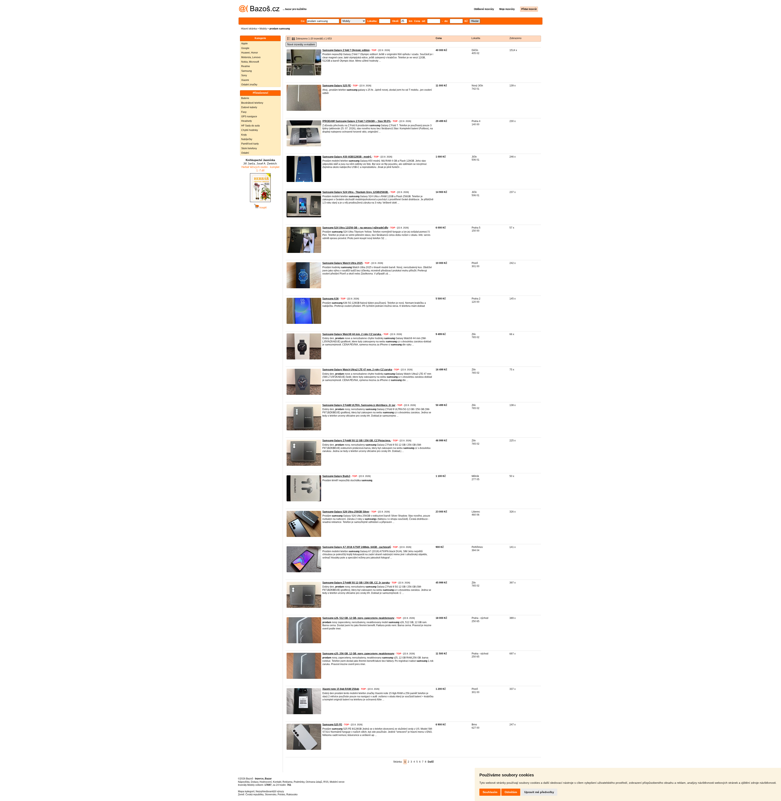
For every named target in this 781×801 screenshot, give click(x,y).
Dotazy (254, 781)
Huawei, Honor (249, 52)
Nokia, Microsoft (250, 61)
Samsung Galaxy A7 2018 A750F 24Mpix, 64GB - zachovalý (356, 547)
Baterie (245, 98)
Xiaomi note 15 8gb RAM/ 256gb (340, 689)
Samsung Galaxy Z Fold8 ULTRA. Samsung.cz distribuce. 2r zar (358, 405)
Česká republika (254, 794)
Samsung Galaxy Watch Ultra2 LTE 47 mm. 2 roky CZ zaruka (357, 369)
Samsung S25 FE (332, 724)
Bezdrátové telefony (252, 102)
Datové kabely (249, 107)
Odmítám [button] (511, 792)
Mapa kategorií (246, 791)
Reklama (287, 781)
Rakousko (292, 794)
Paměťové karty (250, 143)
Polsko (281, 794)
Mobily (263, 28)
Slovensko (270, 794)
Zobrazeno (515, 38)
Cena (439, 38)
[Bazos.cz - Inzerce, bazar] (259, 11)
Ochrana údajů (314, 781)
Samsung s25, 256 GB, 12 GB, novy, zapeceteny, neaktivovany (358, 653)
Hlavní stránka (249, 28)
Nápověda (244, 781)
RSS (325, 781)
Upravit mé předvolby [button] (539, 792)
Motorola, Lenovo (251, 57)
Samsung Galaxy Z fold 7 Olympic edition (346, 50)
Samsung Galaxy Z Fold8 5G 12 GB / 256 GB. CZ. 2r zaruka (356, 582)
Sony (244, 75)
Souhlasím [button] (490, 792)
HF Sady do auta (250, 125)
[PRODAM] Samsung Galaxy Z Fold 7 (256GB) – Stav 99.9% (356, 121)
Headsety (246, 121)
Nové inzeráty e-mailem (301, 44)
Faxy (244, 112)
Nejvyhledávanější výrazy (270, 791)
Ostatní (245, 152)
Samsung (246, 71)
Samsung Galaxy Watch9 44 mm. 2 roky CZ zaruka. (352, 334)
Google (245, 48)
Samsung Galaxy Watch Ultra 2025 (342, 263)
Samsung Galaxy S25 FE (336, 85)
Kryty (244, 134)
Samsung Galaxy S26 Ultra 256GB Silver (345, 511)
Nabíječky (246, 139)
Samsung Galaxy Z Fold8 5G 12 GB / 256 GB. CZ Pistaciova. (356, 440)
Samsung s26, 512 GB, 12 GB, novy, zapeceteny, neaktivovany (358, 618)
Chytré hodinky (249, 130)
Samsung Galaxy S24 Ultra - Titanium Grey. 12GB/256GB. (355, 192)
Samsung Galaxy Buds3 (336, 476)
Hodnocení (266, 781)
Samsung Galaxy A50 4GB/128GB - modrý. (347, 156)
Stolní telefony (249, 148)
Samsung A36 (330, 298)
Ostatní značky (249, 84)
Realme (245, 66)
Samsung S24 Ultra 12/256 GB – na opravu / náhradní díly (355, 227)
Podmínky (299, 781)
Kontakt (277, 781)
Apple (244, 43)
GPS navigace (249, 116)
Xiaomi (245, 80)
